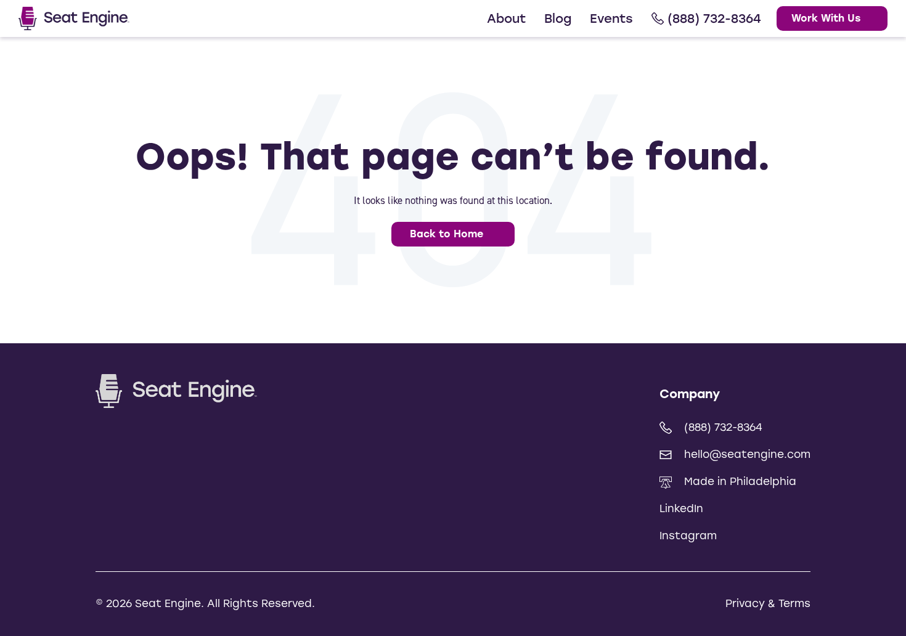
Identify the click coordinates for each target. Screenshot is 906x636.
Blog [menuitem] (557, 18)
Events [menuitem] (611, 18)
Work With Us (825, 18)
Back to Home (446, 234)
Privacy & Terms (767, 603)
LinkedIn (681, 508)
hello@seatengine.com (747, 454)
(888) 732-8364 (723, 427)
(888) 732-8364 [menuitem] (714, 18)
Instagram (688, 535)
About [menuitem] (506, 18)
